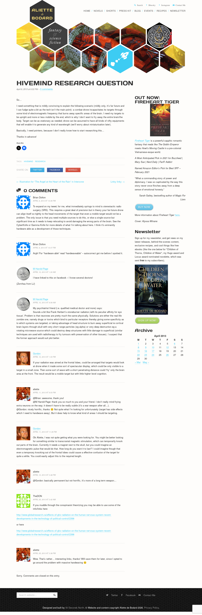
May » (146, 362)
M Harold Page (40, 268)
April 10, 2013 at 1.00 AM (44, 272)
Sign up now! (147, 320)
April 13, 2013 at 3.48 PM (44, 475)
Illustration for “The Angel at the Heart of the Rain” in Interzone (50, 181)
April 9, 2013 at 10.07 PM (44, 247)
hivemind (28, 161)
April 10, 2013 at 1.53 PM (44, 357)
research (40, 161)
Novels (98, 11)
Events (148, 11)
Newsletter (178, 11)
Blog (138, 11)
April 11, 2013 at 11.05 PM (45, 432)
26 (167, 354)
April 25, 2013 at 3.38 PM (44, 553)
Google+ (73, 169)
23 (145, 354)
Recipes (162, 11)
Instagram (165, 5)
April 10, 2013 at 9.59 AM (44, 302)
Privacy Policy (151, 607)
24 (153, 354)
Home (87, 11)
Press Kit (125, 11)
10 (153, 347)
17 (153, 351)
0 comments (46, 89)
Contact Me (181, 5)
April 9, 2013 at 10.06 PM (44, 200)
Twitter (37, 169)
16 (145, 351)
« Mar (138, 362)
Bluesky (152, 5)
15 (138, 351)
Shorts (111, 11)
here (177, 215)
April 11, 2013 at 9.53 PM (44, 392)
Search (140, 5)
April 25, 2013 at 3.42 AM (44, 499)
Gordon (37, 353)
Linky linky (118, 181)
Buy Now (144, 207)
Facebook (55, 169)
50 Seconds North (74, 607)
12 (167, 347)
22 (138, 354)
